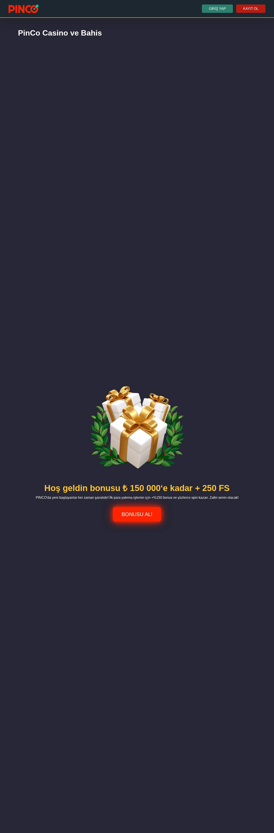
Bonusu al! (137, 514)
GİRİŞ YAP (217, 8)
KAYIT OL (250, 8)
